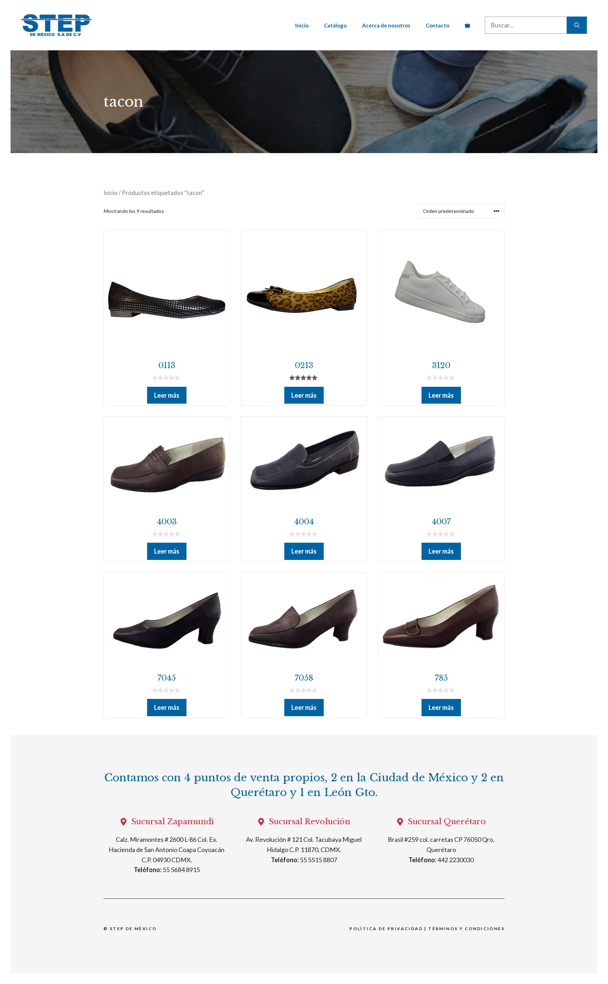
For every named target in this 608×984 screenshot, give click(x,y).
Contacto (437, 25)
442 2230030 (455, 860)
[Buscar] (577, 25)
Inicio (302, 25)
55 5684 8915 (181, 869)
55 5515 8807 (318, 860)
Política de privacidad (386, 928)
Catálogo (335, 25)
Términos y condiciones (466, 928)
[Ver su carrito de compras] (467, 25)
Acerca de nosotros (386, 25)
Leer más (166, 395)
